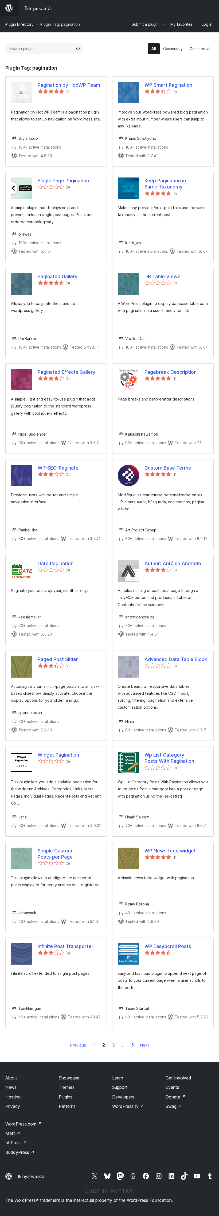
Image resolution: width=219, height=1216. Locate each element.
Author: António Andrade (172, 563)
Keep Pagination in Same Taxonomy (165, 184)
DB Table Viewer (163, 276)
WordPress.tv (128, 1106)
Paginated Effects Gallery (66, 372)
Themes (67, 1087)
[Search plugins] (77, 48)
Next (144, 1045)
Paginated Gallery (57, 276)
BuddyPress (19, 1152)
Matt (12, 1133)
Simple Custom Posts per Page (55, 854)
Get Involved (178, 1078)
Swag (174, 1106)
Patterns (67, 1106)
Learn (117, 1078)
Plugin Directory (19, 24)
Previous (78, 1045)
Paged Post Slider (58, 659)
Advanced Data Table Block (175, 659)
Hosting (13, 1097)
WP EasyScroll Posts (167, 946)
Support (120, 1087)
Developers (123, 1097)
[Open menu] (210, 8)
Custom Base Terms (167, 468)
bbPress (16, 1142)
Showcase (69, 1078)
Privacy (12, 1106)
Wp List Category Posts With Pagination (169, 758)
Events (172, 1087)
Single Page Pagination (63, 180)
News (11, 1087)
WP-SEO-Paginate (58, 468)
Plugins (65, 1097)
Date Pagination (55, 563)
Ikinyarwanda (31, 1176)
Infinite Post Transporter (65, 946)
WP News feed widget (170, 851)
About (11, 1078)
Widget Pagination (58, 755)
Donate (176, 1097)
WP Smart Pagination (168, 85)
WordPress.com (23, 1124)
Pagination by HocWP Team (69, 85)
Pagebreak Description (170, 372)
